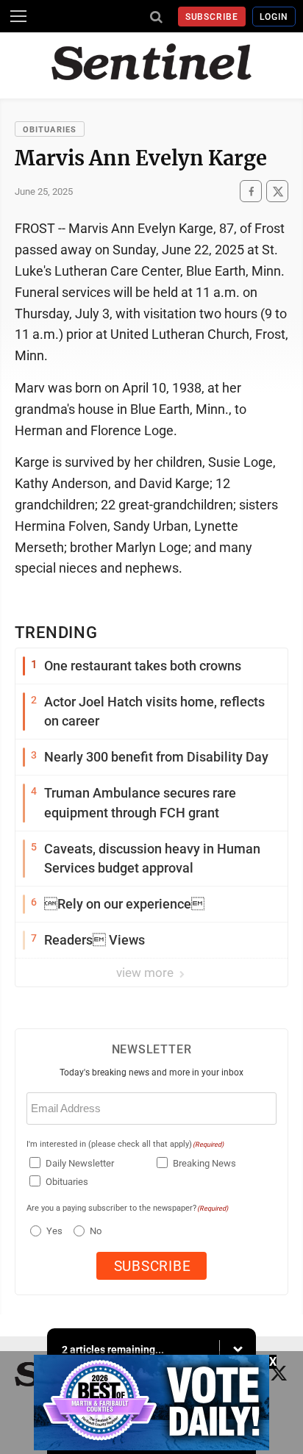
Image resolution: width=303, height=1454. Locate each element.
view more (146, 972)
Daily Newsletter (80, 1163)
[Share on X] (277, 191)
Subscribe (212, 17)
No (95, 1230)
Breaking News (204, 1163)
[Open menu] (18, 16)
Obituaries (49, 130)
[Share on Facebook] (250, 191)
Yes (52, 1230)
